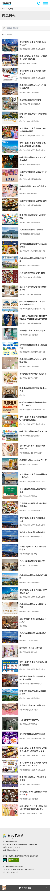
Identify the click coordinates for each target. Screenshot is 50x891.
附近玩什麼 (26, 888)
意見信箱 (35, 856)
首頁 (3, 8)
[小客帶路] (4, 888)
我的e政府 (5, 860)
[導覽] (45, 3)
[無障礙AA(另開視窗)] (13, 860)
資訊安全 (12, 856)
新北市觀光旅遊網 (8, 3)
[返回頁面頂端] (46, 888)
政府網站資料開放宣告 (23, 856)
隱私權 (5, 856)
